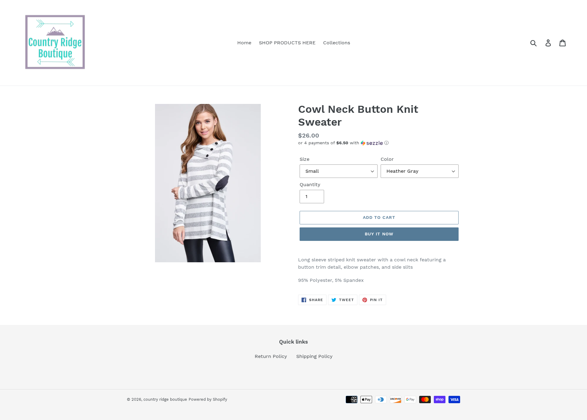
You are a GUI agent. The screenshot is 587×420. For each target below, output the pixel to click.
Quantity (310, 184)
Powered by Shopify (208, 399)
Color (387, 159)
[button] (379, 143)
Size (304, 159)
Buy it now (379, 233)
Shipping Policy (314, 356)
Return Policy (271, 356)
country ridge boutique (165, 399)
